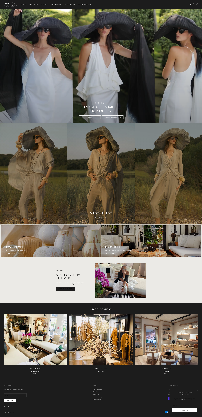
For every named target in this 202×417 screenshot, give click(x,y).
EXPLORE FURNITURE (111, 253)
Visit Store (35, 374)
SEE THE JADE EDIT (101, 217)
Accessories (34, 4)
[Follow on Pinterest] (13, 407)
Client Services (97, 391)
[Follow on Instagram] (8, 407)
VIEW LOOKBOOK (90, 117)
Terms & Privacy (97, 397)
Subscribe (184, 410)
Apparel (23, 4)
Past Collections (97, 389)
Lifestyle (44, 4)
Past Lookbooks (55, 4)
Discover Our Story (65, 289)
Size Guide (96, 394)
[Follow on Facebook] (4, 407)
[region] (101, 173)
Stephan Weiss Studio (85, 4)
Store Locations (69, 4)
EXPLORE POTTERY (10, 253)
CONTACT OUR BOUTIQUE (112, 117)
